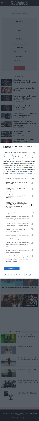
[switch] (32, 183)
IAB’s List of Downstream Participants (21, 173)
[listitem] (19, 179)
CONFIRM (11, 268)
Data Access (19, 275)
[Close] (35, 146)
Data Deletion (9, 275)
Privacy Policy (30, 275)
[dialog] (19, 210)
